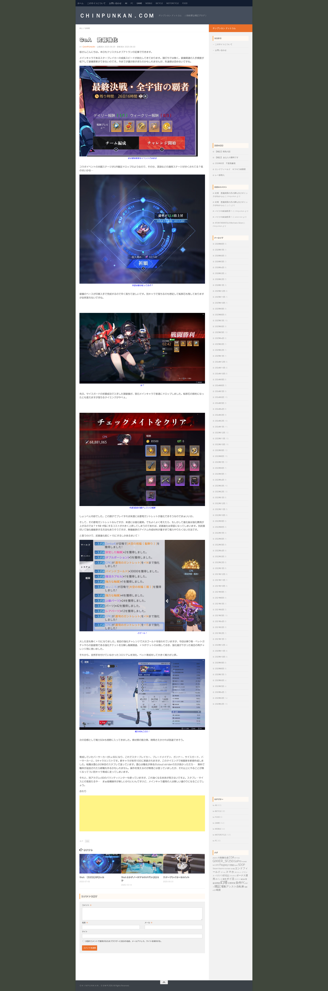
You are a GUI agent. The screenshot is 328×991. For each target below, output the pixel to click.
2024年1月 (219, 426)
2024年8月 (219, 385)
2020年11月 (220, 650)
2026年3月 (219, 273)
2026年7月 (219, 249)
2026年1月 (219, 285)
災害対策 (231, 883)
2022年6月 (219, 538)
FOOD (184, 3)
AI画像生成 (223, 857)
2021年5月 (219, 615)
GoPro (237, 861)
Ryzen (236, 865)
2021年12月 (220, 574)
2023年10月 (220, 444)
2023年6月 (219, 468)
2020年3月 (219, 698)
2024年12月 (220, 361)
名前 (85, 923)
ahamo (215, 857)
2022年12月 (220, 503)
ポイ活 (230, 879)
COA (87, 841)
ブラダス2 (233, 876)
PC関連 (231, 865)
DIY (236, 858)
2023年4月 (219, 479)
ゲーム (223, 872)
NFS (214, 865)
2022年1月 (219, 568)
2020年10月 (220, 656)
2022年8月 (219, 527)
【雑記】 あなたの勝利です (226, 157)
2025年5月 (219, 332)
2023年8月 (219, 456)
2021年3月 (219, 627)
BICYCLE (159, 3)
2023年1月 (219, 497)
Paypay (223, 865)
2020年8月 (219, 668)
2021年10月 (220, 585)
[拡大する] (201, 543)
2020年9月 (219, 662)
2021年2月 (219, 633)
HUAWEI (244, 862)
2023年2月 (219, 491)
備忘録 (243, 879)
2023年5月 (219, 473)
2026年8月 (219, 243)
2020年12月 (220, 644)
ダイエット (238, 872)
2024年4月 (219, 409)
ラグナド (237, 879)
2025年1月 (219, 355)
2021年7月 (219, 603)
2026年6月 (219, 255)
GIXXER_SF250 (223, 861)
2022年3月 (219, 556)
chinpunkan (89, 47)
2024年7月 (219, 391)
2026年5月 (219, 261)
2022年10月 (220, 515)
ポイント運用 (220, 879)
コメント (87, 905)
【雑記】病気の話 (222, 151)
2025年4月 (219, 338)
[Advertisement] (142, 813)
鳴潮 (218, 890)
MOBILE (149, 3)
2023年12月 (220, 432)
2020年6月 (219, 680)
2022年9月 (219, 521)
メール (148, 923)
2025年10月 (220, 302)
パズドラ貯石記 (222, 875)
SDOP (241, 865)
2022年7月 (219, 532)
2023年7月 (219, 462)
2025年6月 (219, 326)
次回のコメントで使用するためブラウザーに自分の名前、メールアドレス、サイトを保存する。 (123, 941)
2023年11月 (220, 438)
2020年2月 (219, 703)
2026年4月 (219, 267)
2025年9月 (219, 308)
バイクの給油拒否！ (223, 211)
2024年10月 (220, 373)
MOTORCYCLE (172, 3)
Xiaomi (221, 868)
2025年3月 (219, 344)
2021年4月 (219, 621)
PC (132, 3)
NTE (217, 865)
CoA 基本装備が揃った (91, 877)
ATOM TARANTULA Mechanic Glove (229, 222)
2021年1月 (219, 639)
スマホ (230, 872)
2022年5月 (219, 544)
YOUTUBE (227, 869)
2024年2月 (219, 420)
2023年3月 (219, 485)
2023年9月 (219, 450)
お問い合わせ (115, 3)
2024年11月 (220, 367)
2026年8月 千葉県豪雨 (225, 163)
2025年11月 (220, 296)
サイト (84, 932)
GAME (139, 3)
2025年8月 (219, 314)
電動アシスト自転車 (232, 886)
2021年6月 (219, 609)
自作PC (240, 882)
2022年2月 (219, 562)
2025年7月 (219, 320)
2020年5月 (219, 686)
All (126, 3)
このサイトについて (96, 3)
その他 (232, 869)
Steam (215, 868)
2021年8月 (219, 597)
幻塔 (224, 882)
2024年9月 (219, 379)
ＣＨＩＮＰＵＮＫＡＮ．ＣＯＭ (116, 15)
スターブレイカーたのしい (176, 877)
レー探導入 (220, 175)
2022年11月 (220, 509)
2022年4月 (219, 550)
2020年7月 (219, 674)
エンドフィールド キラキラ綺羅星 (230, 169)
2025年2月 (219, 350)
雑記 (217, 886)
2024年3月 (219, 414)
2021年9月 (219, 591)
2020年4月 (219, 692)
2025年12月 (220, 291)
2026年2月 (219, 279)
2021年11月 (220, 580)
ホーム (80, 3)
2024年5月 (219, 403)
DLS (238, 858)
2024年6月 (219, 397)
